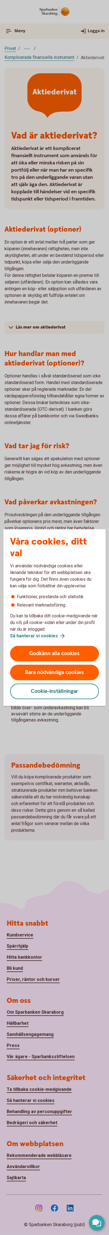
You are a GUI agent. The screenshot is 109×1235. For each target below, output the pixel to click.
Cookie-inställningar (54, 691)
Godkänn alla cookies (54, 653)
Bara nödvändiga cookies (54, 672)
